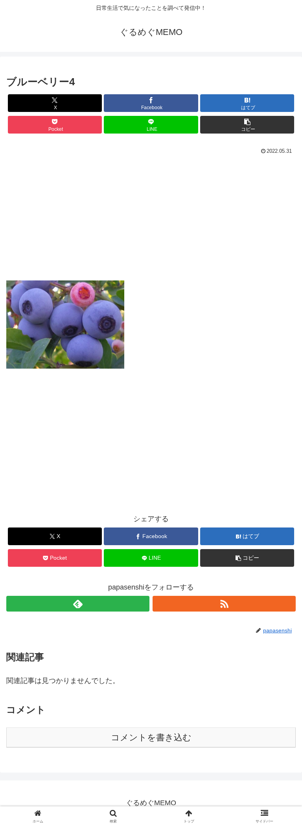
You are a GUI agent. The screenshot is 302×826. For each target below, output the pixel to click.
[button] (247, 125)
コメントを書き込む (151, 737)
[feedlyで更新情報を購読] (77, 604)
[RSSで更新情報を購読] (224, 604)
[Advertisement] (151, 222)
